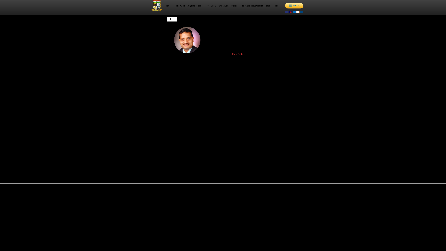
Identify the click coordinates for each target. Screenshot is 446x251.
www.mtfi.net (225, 114)
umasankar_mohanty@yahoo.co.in (213, 146)
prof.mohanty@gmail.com (189, 146)
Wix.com (212, 175)
